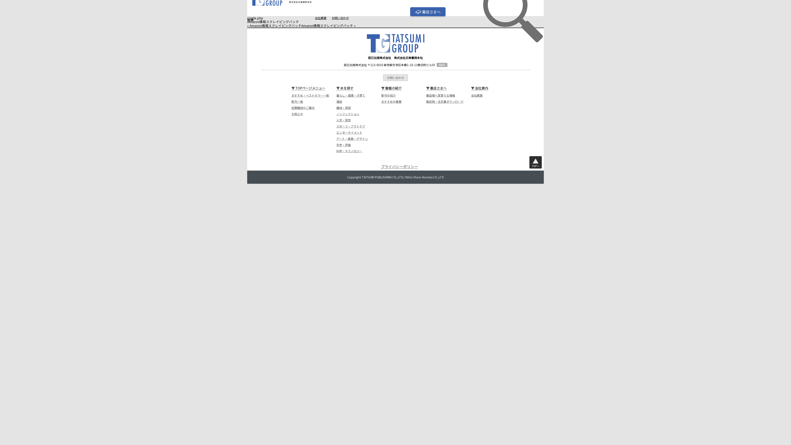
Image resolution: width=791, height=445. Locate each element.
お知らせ (297, 114)
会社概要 (320, 18)
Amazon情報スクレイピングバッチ (275, 25)
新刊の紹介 (388, 95)
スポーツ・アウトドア (350, 126)
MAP (442, 65)
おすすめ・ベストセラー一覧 (310, 95)
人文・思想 (343, 120)
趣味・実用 (343, 108)
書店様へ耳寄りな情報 (440, 95)
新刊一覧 (297, 102)
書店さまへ (431, 11)
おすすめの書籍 (391, 102)
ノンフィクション (347, 114)
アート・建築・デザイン (352, 139)
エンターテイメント (349, 132)
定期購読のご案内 (303, 108)
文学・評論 (343, 145)
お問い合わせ (340, 18)
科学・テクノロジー (349, 151)
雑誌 (339, 102)
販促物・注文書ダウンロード (445, 102)
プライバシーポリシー (399, 166)
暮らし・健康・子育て (350, 95)
